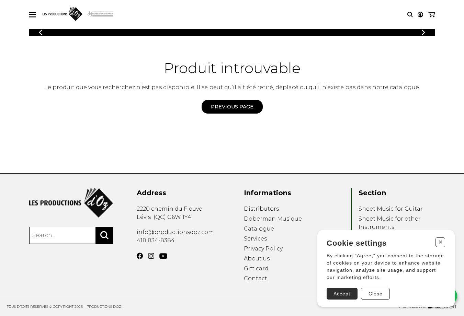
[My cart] (431, 14)
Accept (341, 293)
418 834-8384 (156, 240)
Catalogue (259, 228)
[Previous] (40, 32)
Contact (255, 278)
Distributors (261, 209)
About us (257, 258)
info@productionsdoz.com (175, 232)
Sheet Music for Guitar (391, 209)
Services (255, 238)
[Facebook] (140, 256)
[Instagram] (151, 256)
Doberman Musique (273, 218)
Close (376, 293)
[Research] (410, 14)
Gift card (256, 268)
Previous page (232, 107)
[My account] (420, 14)
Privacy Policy (263, 248)
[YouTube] (163, 256)
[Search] (104, 235)
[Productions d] (71, 203)
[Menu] (32, 14)
